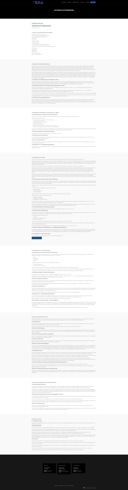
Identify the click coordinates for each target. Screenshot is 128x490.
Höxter (46, 465)
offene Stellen (76, 2)
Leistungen (63, 2)
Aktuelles (82, 2)
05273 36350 (64, 470)
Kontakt (87, 2)
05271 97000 (49, 470)
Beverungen (62, 465)
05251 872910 (79, 470)
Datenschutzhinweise (70, 485)
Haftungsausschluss (62, 485)
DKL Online (93, 2)
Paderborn (76, 465)
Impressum (56, 485)
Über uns (69, 2)
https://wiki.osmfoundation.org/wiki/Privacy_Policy (76, 433)
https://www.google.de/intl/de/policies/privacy (76, 449)
